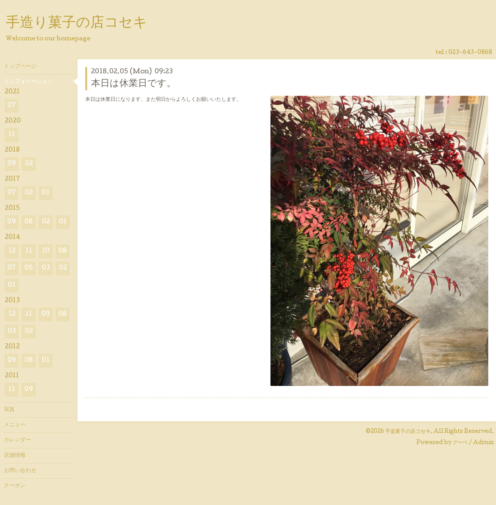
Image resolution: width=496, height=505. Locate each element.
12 (12, 251)
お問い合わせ (20, 471)
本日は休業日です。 (133, 84)
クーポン (15, 486)
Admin (483, 443)
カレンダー (17, 440)
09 (11, 164)
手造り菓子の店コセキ (76, 23)
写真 (9, 410)
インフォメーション (28, 82)
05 (28, 268)
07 (11, 105)
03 (46, 268)
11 (11, 134)
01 (46, 193)
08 (28, 222)
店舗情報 (15, 456)
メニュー (15, 425)
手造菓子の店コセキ (408, 431)
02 (29, 164)
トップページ (20, 67)
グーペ (460, 443)
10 (46, 251)
